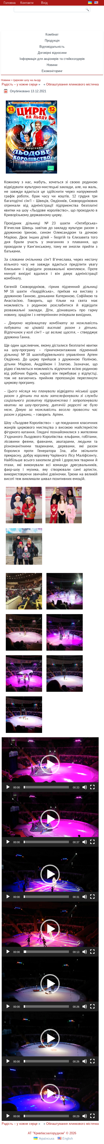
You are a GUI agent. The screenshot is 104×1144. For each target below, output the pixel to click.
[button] (50, 764)
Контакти (26, 3)
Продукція (52, 40)
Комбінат (52, 34)
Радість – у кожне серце (19, 84)
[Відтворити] (8, 787)
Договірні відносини (52, 53)
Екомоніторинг (52, 71)
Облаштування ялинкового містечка (72, 84)
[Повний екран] (92, 787)
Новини (52, 65)
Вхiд (44, 3)
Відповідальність (52, 46)
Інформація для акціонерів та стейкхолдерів (52, 59)
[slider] (46, 787)
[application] (50, 764)
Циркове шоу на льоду (27, 80)
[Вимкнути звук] (84, 787)
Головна (9, 3)
